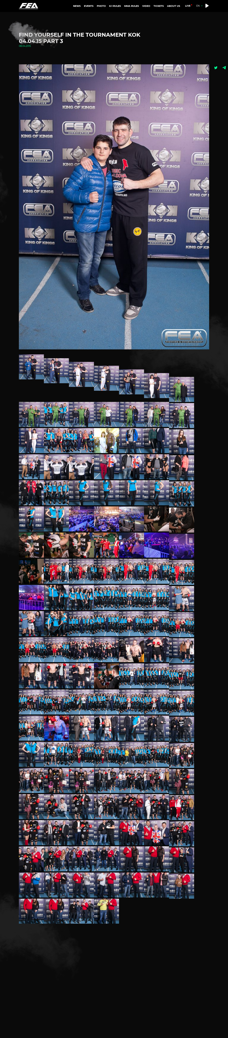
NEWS (77, 6)
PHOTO (101, 6)
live (187, 5)
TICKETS (159, 6)
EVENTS (88, 6)
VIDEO (146, 6)
